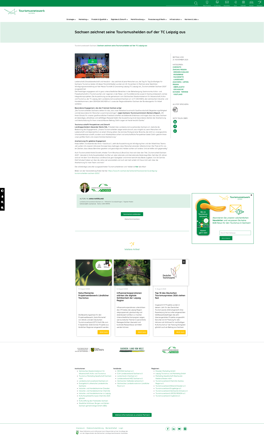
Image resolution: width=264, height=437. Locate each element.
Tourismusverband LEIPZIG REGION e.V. (171, 393)
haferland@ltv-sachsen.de (88, 204)
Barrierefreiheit (111, 428)
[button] (175, 122)
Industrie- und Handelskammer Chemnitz (94, 391)
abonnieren (226, 238)
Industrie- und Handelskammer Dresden (94, 388)
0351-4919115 (106, 204)
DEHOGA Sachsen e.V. (125, 371)
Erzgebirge (178, 74)
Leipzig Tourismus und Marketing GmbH (171, 373)
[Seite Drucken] (175, 109)
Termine (184, 92)
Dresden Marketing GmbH (165, 371)
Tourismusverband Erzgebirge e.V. (169, 388)
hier (136, 167)
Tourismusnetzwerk (32, 11)
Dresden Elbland (181, 72)
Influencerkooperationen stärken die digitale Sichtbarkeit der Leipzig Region (129, 297)
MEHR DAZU (104, 332)
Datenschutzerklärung (95, 428)
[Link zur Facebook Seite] (168, 430)
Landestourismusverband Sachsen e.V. (93, 381)
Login (121, 428)
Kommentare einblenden (132, 214)
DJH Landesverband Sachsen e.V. (130, 373)
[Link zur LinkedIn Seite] (173, 430)
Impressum (80, 428)
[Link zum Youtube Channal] (179, 430)
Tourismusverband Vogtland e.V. (168, 396)
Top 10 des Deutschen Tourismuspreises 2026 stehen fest (170, 295)
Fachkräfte (178, 77)
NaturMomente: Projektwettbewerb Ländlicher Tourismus (93, 295)
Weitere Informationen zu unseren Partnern (132, 415)
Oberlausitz (178, 87)
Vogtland (177, 94)
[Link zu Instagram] (185, 430)
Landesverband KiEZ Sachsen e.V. (130, 378)
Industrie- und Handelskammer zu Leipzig (95, 393)
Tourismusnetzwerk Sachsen (85, 46)
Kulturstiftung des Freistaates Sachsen (93, 401)
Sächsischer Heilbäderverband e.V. (130, 381)
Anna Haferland (96, 199)
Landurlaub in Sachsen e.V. (127, 376)
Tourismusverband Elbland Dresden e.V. (171, 386)
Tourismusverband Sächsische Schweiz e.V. (172, 391)
